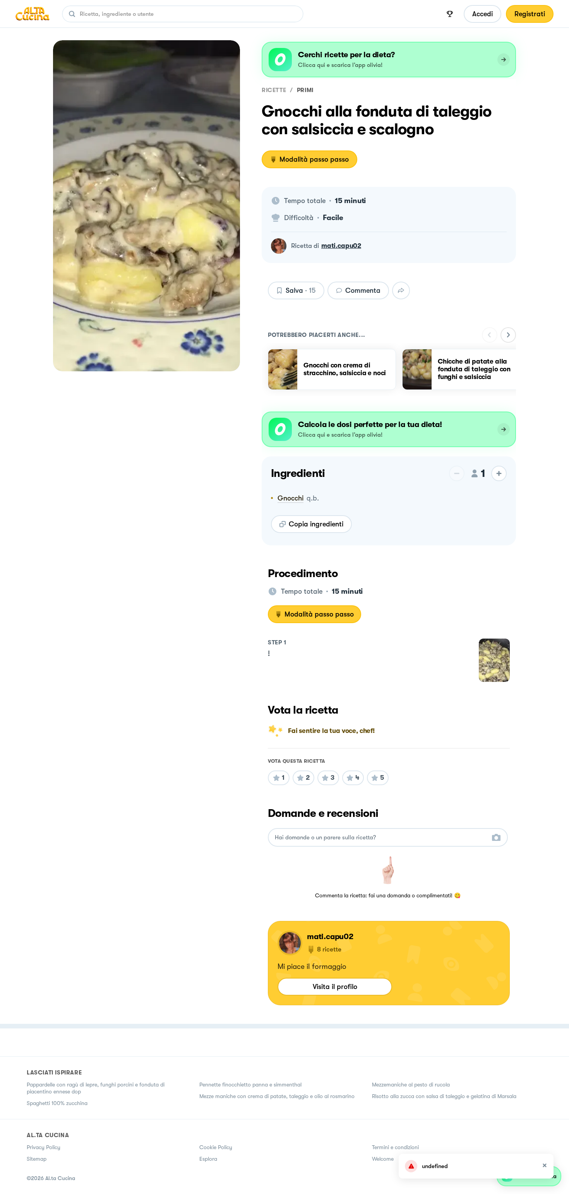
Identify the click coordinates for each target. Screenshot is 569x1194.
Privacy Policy (43, 1147)
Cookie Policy (215, 1147)
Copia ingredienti (316, 524)
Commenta (362, 290)
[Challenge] (450, 14)
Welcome (383, 1159)
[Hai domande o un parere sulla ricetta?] (381, 838)
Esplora (208, 1159)
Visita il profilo (335, 987)
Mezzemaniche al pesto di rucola (411, 1084)
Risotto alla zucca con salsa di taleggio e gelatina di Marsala (444, 1096)
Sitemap (36, 1159)
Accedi (482, 14)
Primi (305, 90)
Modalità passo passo (314, 159)
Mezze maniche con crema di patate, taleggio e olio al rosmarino (277, 1096)
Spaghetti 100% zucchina (57, 1103)
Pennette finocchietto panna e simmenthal (250, 1084)
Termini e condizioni (395, 1147)
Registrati (529, 14)
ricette (274, 90)
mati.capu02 (341, 245)
